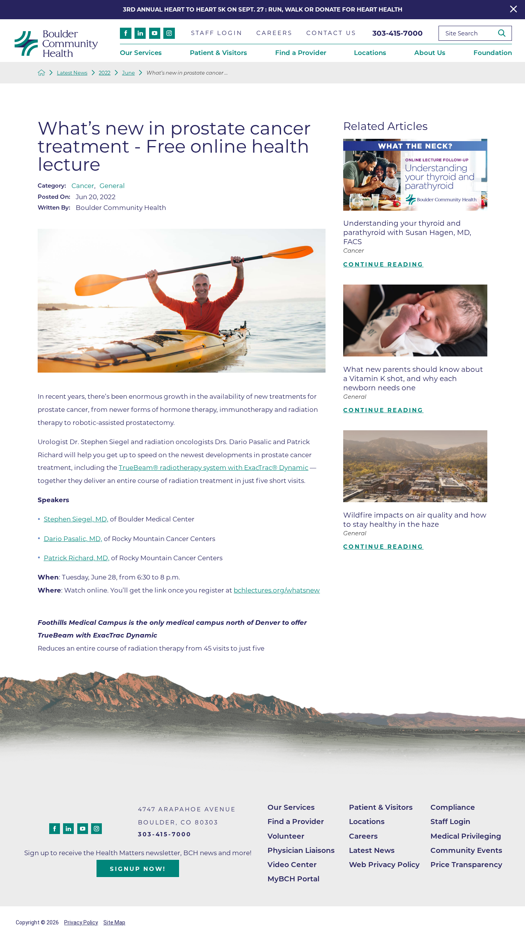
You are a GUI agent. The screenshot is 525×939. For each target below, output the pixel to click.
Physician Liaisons (301, 850)
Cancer (82, 186)
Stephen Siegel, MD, (76, 519)
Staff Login (450, 821)
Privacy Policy (81, 922)
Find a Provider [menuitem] (300, 53)
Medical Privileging (465, 836)
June (128, 72)
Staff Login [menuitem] (217, 33)
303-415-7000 (397, 33)
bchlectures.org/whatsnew (277, 590)
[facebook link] (125, 33)
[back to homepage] (41, 73)
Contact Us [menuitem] (331, 33)
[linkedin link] (140, 33)
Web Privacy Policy (384, 864)
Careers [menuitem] (274, 33)
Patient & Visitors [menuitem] (218, 53)
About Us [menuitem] (429, 53)
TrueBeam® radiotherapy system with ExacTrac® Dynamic (213, 467)
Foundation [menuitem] (492, 53)
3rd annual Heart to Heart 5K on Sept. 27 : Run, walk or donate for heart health (262, 9)
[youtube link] (154, 33)
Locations (367, 821)
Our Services (291, 807)
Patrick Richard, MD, (77, 558)
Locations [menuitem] (370, 53)
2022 (104, 72)
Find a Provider (295, 821)
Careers (363, 836)
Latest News (72, 72)
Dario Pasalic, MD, (73, 539)
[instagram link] (168, 33)
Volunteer (285, 836)
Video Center (292, 864)
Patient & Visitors (381, 807)
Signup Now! (138, 869)
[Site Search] (505, 33)
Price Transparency (466, 864)
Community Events (466, 850)
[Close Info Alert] (513, 9)
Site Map (114, 922)
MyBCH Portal (293, 878)
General (112, 186)
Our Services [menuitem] (141, 53)
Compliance (452, 807)
